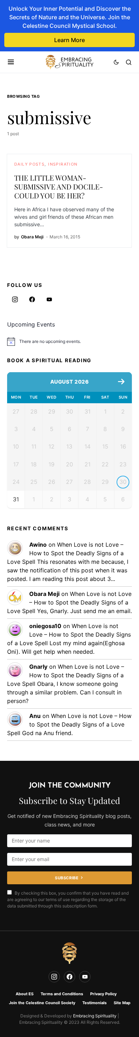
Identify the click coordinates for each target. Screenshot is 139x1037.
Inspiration (62, 164)
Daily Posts (29, 164)
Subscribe (66, 877)
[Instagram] (15, 299)
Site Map (122, 1002)
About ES (25, 993)
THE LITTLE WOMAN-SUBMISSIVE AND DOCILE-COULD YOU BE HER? (58, 186)
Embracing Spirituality (95, 1015)
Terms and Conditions (62, 993)
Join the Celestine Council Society (42, 1002)
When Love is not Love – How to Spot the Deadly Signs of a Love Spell (65, 553)
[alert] (69, 341)
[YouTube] (49, 299)
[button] (11, 62)
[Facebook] (32, 299)
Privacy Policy (103, 993)
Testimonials (94, 1002)
